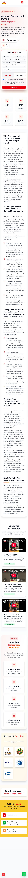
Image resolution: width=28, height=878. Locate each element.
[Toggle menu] (25, 2)
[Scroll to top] (3, 874)
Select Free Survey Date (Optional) (9, 64)
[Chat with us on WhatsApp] (24, 874)
